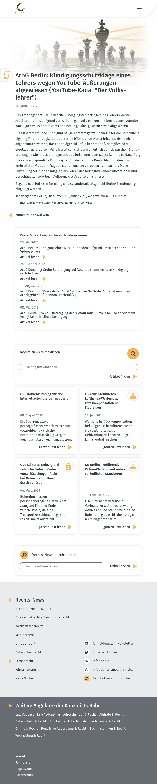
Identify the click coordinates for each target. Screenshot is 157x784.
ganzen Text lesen (52, 447)
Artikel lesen (29, 257)
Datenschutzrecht (28, 652)
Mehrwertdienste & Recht (101, 721)
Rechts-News (29, 600)
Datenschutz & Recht (30, 721)
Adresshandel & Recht (79, 714)
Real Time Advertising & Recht (63, 728)
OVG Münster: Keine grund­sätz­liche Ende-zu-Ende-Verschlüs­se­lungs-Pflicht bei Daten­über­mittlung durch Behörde (40, 474)
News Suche (24, 678)
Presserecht (24, 661)
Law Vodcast (24, 714)
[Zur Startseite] (21, 8)
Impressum (23, 769)
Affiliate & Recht (111, 714)
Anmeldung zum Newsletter (113, 643)
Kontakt (21, 756)
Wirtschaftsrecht (27, 670)
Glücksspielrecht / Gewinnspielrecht (42, 617)
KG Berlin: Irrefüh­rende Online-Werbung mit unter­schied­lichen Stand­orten (105, 469)
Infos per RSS (102, 661)
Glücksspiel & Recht (64, 721)
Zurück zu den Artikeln (32, 215)
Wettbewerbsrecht (29, 626)
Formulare (22, 762)
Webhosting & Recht (30, 735)
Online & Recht (26, 728)
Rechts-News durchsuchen (112, 678)
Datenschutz (24, 775)
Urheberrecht (25, 643)
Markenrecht (24, 635)
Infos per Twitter (105, 652)
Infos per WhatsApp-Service (113, 670)
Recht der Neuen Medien (33, 609)
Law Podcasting (48, 714)
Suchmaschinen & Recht (108, 728)
